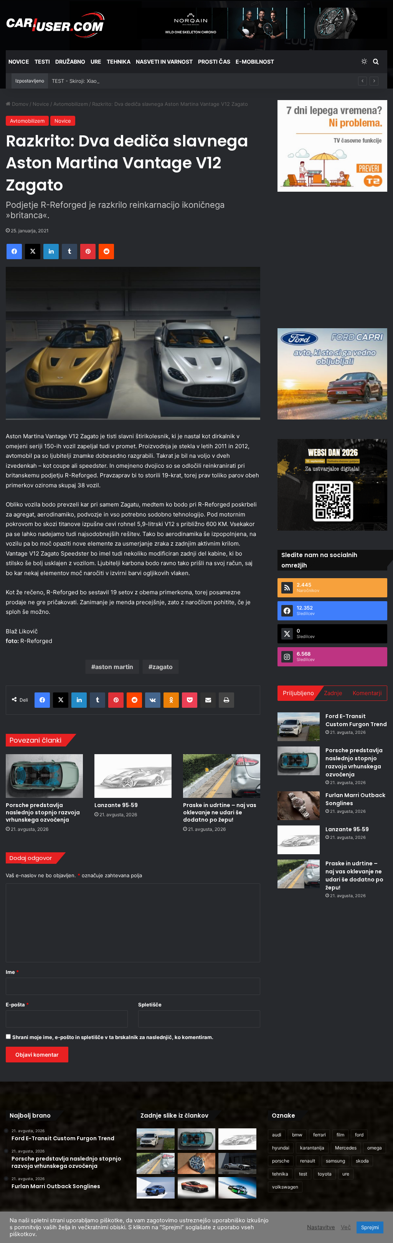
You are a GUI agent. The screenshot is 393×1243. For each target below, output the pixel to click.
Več (346, 1227)
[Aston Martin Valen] (196, 1188)
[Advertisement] (335, 259)
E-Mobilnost (255, 61)
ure (345, 1174)
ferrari (319, 1135)
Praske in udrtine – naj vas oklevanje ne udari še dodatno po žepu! (219, 812)
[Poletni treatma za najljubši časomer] (196, 1163)
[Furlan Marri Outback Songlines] (298, 805)
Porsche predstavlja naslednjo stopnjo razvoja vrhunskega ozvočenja (43, 812)
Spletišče (150, 1004)
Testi (42, 61)
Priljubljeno (298, 693)
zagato (162, 667)
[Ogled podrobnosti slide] (332, 146)
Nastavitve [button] (321, 1227)
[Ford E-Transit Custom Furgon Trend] (298, 726)
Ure (96, 61)
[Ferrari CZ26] (237, 1163)
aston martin (114, 667)
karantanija (312, 1148)
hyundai (280, 1148)
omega (374, 1148)
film (340, 1135)
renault (307, 1161)
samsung (335, 1161)
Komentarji (367, 693)
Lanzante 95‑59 (116, 805)
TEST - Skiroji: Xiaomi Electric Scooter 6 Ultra (105, 81)
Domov (19, 104)
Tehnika (118, 61)
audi (276, 1135)
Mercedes (346, 1148)
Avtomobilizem (70, 104)
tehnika (280, 1174)
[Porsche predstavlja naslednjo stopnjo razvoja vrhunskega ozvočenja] (44, 775)
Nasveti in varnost (164, 61)
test (303, 1174)
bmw (297, 1135)
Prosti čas (214, 61)
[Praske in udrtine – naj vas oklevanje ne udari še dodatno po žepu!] (221, 775)
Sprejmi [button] (370, 1227)
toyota (325, 1174)
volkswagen (285, 1187)
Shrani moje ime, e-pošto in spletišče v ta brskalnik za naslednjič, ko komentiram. (112, 1037)
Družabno (70, 61)
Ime (12, 972)
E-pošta (17, 1004)
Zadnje (333, 693)
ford (359, 1135)
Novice (18, 61)
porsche (280, 1161)
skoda (362, 1161)
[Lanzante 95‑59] (133, 775)
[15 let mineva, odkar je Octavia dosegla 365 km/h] (237, 1188)
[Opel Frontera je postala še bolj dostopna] (155, 1188)
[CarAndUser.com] (55, 25)
